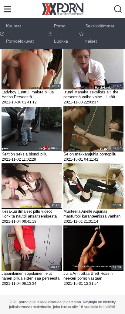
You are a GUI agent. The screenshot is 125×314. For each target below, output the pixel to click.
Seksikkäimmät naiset (99, 33)
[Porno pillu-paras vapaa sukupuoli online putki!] (63, 9)
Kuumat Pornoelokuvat (20, 33)
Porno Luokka (61, 33)
